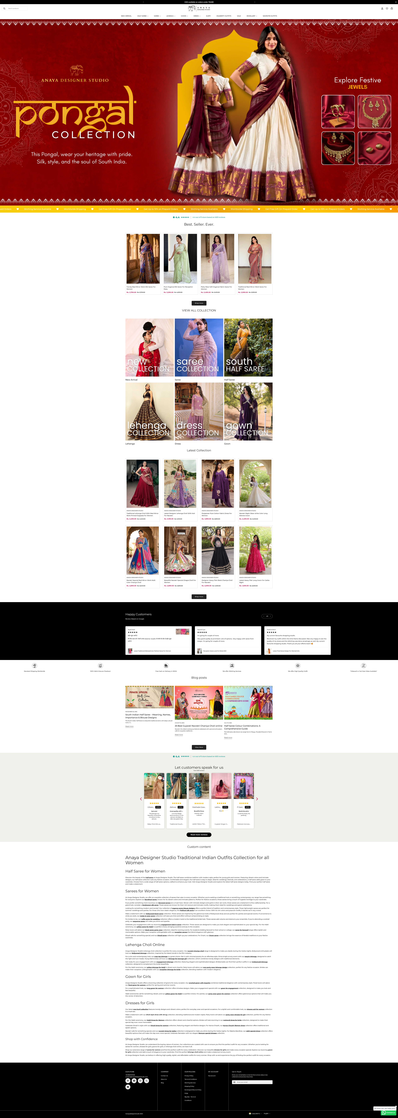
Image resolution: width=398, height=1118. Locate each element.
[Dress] (199, 412)
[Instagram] (140, 1080)
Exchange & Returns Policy (193, 1090)
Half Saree (142, 16)
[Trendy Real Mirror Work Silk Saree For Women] (143, 259)
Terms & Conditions (191, 1079)
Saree (156, 16)
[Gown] (248, 412)
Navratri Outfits (270, 16)
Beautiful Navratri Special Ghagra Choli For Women (180, 581)
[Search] (4, 8)
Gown (183, 16)
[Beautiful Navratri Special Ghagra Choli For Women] (180, 551)
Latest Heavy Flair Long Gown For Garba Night (254, 581)
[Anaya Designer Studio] (199, 8)
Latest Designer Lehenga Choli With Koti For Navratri (179, 514)
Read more (129, 726)
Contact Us (164, 1075)
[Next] (254, 2)
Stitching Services (190, 1083)
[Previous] (143, 2)
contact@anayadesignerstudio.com (136, 1077)
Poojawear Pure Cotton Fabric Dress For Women (217, 514)
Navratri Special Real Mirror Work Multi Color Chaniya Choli (141, 581)
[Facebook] (134, 1080)
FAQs (186, 1093)
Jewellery (251, 16)
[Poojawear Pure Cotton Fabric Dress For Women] (218, 484)
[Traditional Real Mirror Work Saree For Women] (254, 259)
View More (199, 747)
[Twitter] (146, 1080)
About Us (164, 1079)
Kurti (208, 16)
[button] (391, 8)
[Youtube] (127, 1086)
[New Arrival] (149, 348)
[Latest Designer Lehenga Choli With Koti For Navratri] (180, 484)
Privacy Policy (189, 1075)
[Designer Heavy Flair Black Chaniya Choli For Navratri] (218, 551)
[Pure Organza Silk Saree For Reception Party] (180, 259)
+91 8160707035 (130, 1075)
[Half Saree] (248, 348)
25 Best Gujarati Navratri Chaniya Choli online (198, 726)
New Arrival (126, 16)
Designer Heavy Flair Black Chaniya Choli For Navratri (217, 581)
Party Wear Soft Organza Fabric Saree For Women (216, 288)
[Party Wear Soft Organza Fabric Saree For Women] (217, 259)
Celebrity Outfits (223, 16)
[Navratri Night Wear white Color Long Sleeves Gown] (255, 484)
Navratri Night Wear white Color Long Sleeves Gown (253, 514)
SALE (239, 16)
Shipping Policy (189, 1086)
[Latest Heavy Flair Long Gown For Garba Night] (255, 551)
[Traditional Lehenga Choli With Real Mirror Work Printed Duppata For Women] (143, 484)
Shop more (199, 303)
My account (212, 1075)
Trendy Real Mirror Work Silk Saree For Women (141, 288)
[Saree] (199, 348)
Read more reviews (199, 835)
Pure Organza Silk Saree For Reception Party (178, 288)
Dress (196, 16)
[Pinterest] (127, 1080)
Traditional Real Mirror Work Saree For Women (252, 288)
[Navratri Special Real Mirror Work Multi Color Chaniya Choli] (143, 551)
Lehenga (170, 16)
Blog (162, 1083)
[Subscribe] (270, 1082)
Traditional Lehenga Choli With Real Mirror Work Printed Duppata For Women (142, 514)
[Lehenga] (149, 412)
